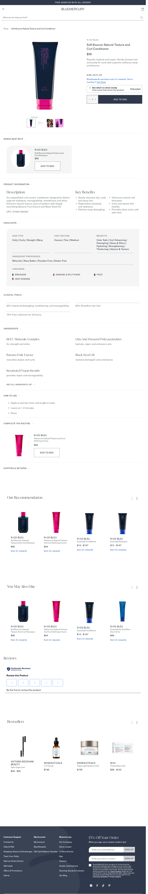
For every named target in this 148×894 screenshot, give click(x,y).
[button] (142, 9)
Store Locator (65, 846)
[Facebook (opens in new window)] (97, 884)
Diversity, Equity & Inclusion (71, 870)
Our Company (65, 842)
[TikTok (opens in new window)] (103, 884)
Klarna (6, 875)
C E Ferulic (49, 766)
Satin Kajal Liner (18, 767)
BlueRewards (40, 846)
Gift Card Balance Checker (46, 851)
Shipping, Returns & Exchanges (18, 851)
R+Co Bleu (93, 40)
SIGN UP (129, 849)
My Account (39, 842)
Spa (61, 856)
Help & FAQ (9, 846)
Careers (63, 861)
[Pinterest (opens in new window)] (109, 884)
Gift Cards (8, 866)
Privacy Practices (116, 871)
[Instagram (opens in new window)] (91, 884)
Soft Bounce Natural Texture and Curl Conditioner (33, 29)
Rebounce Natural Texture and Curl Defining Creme (49, 439)
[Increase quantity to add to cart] (96, 99)
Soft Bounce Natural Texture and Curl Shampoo (49, 154)
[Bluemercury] (73, 9)
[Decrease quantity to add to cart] (88, 99)
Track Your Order (11, 856)
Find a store (135, 89)
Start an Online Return (14, 861)
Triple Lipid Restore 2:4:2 (88, 766)
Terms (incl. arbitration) (100, 876)
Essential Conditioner (86, 541)
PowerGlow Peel (117, 766)
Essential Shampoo (118, 541)
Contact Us (9, 842)
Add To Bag (47, 452)
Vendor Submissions (68, 866)
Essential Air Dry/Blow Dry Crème (120, 630)
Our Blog (63, 875)
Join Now (101, 82)
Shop (6, 29)
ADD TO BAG (47, 166)
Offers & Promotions (13, 870)
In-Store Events (66, 851)
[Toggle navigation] (3, 9)
